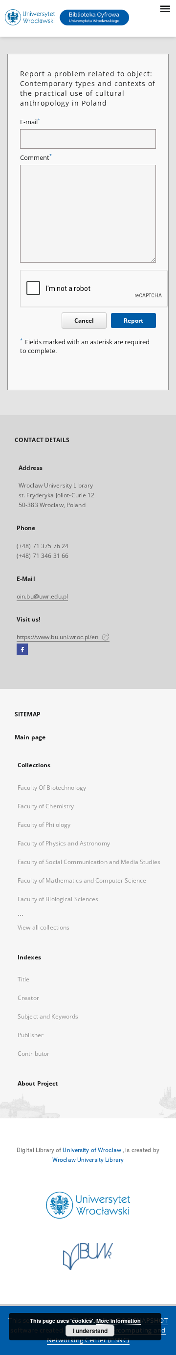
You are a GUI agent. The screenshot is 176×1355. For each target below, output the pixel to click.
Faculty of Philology (44, 825)
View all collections (43, 927)
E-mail (30, 122)
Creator (28, 998)
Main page (30, 737)
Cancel (84, 320)
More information (118, 1320)
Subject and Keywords (48, 1016)
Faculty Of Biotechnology (52, 787)
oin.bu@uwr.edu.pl (42, 596)
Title (24, 979)
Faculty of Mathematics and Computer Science (82, 880)
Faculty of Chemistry (46, 806)
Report (133, 320)
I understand (90, 1330)
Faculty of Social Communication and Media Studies (89, 862)
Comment (36, 158)
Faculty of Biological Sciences (58, 899)
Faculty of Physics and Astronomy (64, 843)
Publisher (31, 1035)
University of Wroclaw (92, 1150)
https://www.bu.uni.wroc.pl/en (58, 637)
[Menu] (165, 8)
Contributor (33, 1053)
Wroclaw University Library (88, 1159)
